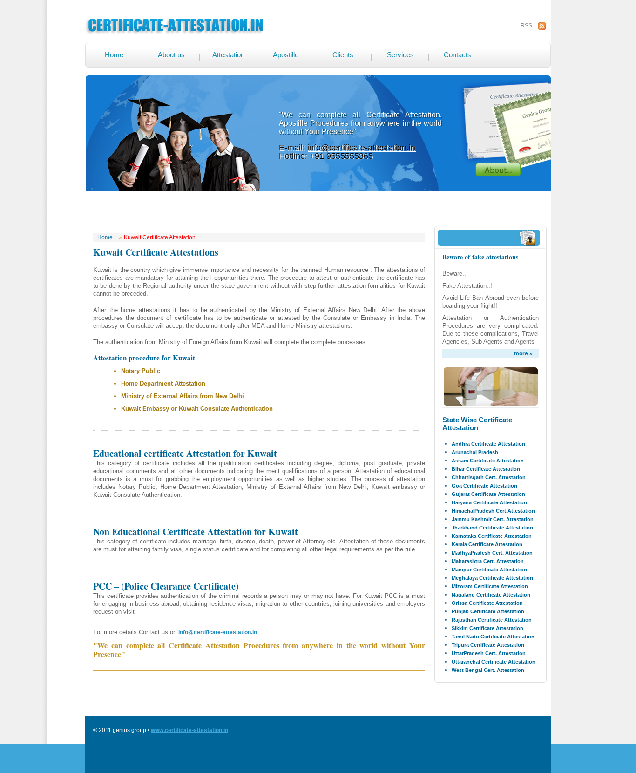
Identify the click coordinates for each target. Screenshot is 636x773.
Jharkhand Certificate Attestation (492, 527)
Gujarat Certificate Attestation (488, 494)
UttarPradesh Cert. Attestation (489, 653)
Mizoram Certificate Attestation (490, 586)
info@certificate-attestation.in (361, 147)
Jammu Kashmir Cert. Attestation (493, 519)
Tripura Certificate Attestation (488, 645)
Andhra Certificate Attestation (488, 444)
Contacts (457, 55)
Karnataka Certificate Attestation (492, 536)
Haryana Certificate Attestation (489, 502)
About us (171, 55)
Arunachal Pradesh (475, 452)
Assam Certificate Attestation (488, 460)
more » (523, 353)
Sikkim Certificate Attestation (487, 628)
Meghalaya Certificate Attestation (492, 578)
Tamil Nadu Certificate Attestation (493, 636)
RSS (526, 25)
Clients (342, 55)
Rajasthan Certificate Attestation (492, 620)
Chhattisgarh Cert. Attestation (489, 477)
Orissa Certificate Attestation (487, 603)
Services (400, 55)
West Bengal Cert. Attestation (488, 670)
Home (114, 55)
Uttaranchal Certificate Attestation (493, 662)
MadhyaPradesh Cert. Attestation (492, 553)
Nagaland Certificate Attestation (491, 594)
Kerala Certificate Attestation (487, 544)
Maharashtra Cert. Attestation (488, 561)
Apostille (285, 55)
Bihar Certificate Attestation (486, 469)
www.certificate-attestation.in (189, 730)
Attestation (228, 55)
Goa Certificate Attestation (484, 485)
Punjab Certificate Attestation (488, 611)
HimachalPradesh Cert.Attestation (493, 511)
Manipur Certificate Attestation (489, 569)
